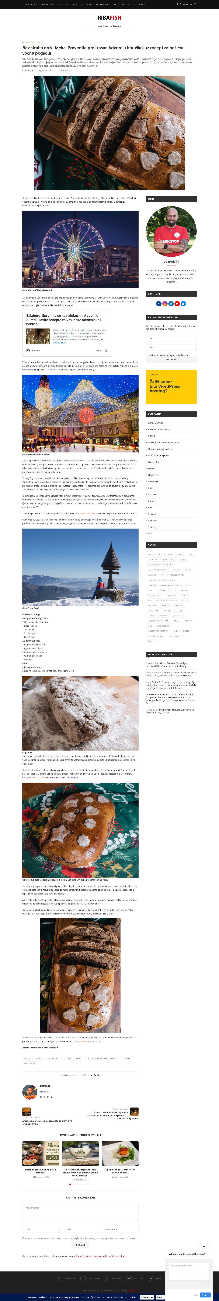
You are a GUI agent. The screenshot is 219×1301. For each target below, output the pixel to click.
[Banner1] (171, 387)
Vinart (177, 621)
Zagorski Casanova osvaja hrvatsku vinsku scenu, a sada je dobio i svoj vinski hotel (171, 674)
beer (170, 554)
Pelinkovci (102, 4)
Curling (151, 435)
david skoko (168, 560)
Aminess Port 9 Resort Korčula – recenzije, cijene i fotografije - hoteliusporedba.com (170, 696)
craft (191, 554)
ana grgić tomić (155, 554)
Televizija (152, 527)
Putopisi (63, 4)
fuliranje (152, 575)
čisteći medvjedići (176, 636)
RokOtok (78, 4)
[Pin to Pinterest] (95, 1075)
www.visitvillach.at (86, 513)
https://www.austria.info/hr (88, 1041)
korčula (161, 590)
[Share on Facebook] (88, 1075)
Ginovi (151, 468)
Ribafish (29, 70)
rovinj (167, 611)
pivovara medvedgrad (167, 600)
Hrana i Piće (47, 4)
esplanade (176, 570)
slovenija (179, 611)
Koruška (67, 1058)
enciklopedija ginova (157, 570)
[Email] (191, 4)
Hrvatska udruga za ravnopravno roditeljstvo (169, 585)
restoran (152, 605)
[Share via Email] (98, 1075)
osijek (184, 595)
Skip (196, 1295)
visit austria (29, 1063)
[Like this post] (85, 1075)
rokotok (178, 605)
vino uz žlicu (163, 626)
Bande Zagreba (155, 422)
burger (180, 554)
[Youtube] (187, 4)
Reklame (152, 514)
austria (39, 1058)
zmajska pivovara (155, 636)
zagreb (186, 631)
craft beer (152, 560)
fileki (188, 570)
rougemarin (153, 611)
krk (172, 590)
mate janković (154, 595)
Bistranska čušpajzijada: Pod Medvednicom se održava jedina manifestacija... (80, 1173)
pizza (184, 600)
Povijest (138, 4)
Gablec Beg (31, 4)
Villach (127, 1058)
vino (150, 626)
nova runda (171, 595)
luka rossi (183, 590)
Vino (114, 4)
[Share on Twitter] (92, 1075)
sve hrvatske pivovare (158, 616)
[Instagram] (180, 4)
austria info (53, 1058)
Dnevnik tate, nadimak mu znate (164, 442)
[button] (26, 1163)
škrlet (151, 641)
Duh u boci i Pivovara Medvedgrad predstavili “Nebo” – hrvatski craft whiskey (167, 665)
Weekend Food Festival (158, 631)
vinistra (188, 621)
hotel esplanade (176, 575)
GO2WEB (132, 1290)
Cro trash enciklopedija (159, 429)
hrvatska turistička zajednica (161, 580)
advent (27, 1058)
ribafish (165, 605)
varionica (177, 616)
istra (150, 590)
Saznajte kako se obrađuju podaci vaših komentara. (101, 1256)
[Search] (195, 4)
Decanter (183, 560)
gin (162, 575)
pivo (150, 600)
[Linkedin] (184, 4)
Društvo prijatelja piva (158, 455)
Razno (125, 4)
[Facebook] (177, 4)
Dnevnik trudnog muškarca (161, 449)
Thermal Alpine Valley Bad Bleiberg (103, 1058)
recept (79, 1058)
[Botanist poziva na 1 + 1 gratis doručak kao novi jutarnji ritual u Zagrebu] (40, 1153)
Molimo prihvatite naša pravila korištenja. (168, 355)
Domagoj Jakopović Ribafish (160, 565)
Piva (89, 4)
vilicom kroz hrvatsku (158, 621)
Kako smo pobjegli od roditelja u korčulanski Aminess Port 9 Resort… (171, 686)
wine (176, 631)
